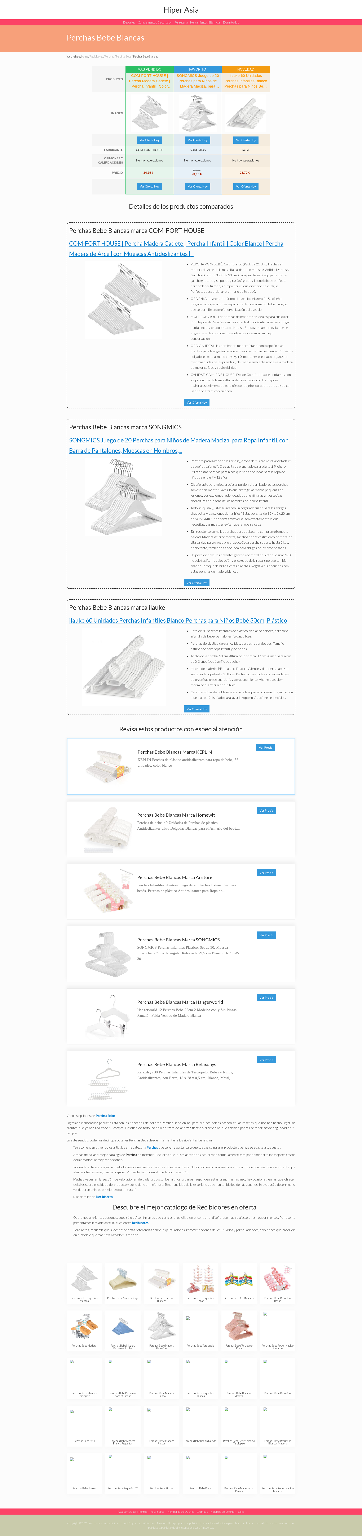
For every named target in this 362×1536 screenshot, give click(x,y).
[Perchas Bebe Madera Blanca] (161, 1374)
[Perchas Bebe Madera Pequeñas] (161, 1326)
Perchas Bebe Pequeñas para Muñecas (123, 1395)
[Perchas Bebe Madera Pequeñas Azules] (123, 1326)
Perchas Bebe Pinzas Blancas (161, 1299)
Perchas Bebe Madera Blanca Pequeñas (123, 1442)
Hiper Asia (181, 9)
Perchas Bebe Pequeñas (277, 1393)
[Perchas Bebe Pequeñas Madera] (84, 1279)
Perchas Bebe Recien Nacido (200, 1441)
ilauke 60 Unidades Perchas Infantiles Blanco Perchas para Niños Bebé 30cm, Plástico (178, 620)
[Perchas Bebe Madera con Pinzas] (239, 1469)
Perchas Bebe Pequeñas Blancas (200, 1395)
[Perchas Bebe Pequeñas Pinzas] (200, 1279)
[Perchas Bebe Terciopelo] (200, 1326)
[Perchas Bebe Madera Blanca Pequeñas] (123, 1421)
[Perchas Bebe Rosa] (200, 1469)
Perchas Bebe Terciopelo (200, 1345)
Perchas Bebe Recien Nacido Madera (277, 1490)
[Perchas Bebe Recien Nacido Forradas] (278, 1326)
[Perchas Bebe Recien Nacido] (200, 1421)
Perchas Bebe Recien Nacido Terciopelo (239, 1442)
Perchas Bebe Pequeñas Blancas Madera (277, 1442)
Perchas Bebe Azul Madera (239, 1298)
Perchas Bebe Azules (84, 1488)
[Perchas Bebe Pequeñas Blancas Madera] (278, 1421)
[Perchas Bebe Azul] (84, 1421)
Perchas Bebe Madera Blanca (161, 1395)
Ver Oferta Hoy (149, 140)
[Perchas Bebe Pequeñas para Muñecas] (123, 1374)
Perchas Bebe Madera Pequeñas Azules (123, 1347)
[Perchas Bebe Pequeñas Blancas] (200, 1374)
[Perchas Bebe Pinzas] (161, 1469)
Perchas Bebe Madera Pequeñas (161, 1347)
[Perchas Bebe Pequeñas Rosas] (278, 1279)
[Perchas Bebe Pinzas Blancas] (161, 1279)
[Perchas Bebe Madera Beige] (123, 1279)
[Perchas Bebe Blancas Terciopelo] (84, 1374)
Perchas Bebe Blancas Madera (238, 1395)
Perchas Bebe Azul (84, 1441)
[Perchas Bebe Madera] (84, 1326)
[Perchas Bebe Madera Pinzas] (161, 1421)
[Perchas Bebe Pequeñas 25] (123, 1469)
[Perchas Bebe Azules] (84, 1469)
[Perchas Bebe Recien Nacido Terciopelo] (239, 1421)
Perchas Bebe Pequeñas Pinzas (200, 1299)
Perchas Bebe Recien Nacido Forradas (277, 1347)
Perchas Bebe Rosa (200, 1488)
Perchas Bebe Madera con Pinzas (238, 1490)
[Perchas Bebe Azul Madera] (239, 1279)
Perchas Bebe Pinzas (161, 1488)
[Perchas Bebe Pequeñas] (278, 1374)
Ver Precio (266, 747)
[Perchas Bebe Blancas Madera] (239, 1374)
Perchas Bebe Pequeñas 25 (123, 1488)
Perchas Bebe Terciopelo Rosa (238, 1347)
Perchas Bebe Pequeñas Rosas (277, 1299)
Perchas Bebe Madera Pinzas (161, 1442)
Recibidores (140, 1223)
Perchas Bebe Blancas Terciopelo (84, 1395)
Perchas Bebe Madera (84, 1345)
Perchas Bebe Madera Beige (122, 1298)
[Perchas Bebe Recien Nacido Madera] (278, 1469)
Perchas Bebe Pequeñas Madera (84, 1299)
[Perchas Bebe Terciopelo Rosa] (239, 1326)
